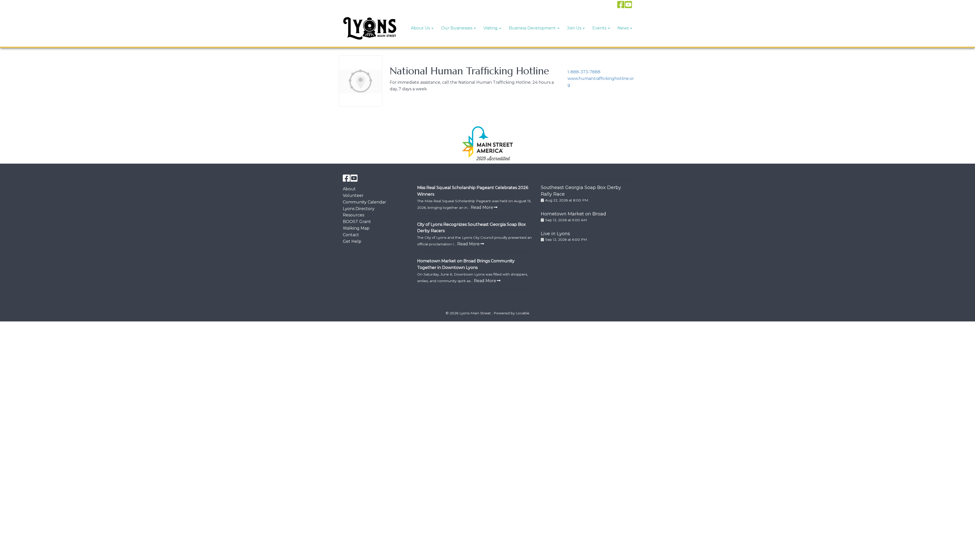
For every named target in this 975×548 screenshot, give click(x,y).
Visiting (491, 28)
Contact (351, 234)
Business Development (533, 28)
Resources (353, 215)
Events (599, 28)
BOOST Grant (357, 221)
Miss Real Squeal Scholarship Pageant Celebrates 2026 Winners (472, 191)
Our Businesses (457, 28)
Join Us (574, 28)
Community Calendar (364, 202)
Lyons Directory (359, 208)
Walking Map (356, 228)
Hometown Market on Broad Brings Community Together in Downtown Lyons (466, 264)
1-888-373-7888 (583, 72)
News (624, 28)
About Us (421, 28)
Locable (522, 313)
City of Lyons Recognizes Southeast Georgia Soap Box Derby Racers (471, 227)
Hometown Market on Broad (573, 214)
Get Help (352, 241)
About (349, 188)
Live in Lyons (555, 233)
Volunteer (353, 195)
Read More (482, 207)
